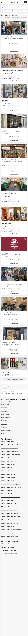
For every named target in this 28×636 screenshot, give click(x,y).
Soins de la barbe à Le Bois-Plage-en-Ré (11, 484)
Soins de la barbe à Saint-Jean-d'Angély (11, 516)
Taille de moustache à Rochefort (9, 553)
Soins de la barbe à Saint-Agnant (9, 510)
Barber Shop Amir (6, 283)
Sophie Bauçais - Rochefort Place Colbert (12, 70)
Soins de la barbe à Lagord (7, 480)
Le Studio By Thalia (7, 312)
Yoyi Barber (5, 253)
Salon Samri (5, 100)
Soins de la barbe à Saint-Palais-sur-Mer (11, 520)
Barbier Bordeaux (5, 404)
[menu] (2, 2)
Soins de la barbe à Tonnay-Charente (10, 536)
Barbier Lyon (4, 411)
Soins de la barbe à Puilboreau (8, 503)
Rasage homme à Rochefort (8, 547)
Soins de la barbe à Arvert (7, 441)
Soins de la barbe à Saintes (7, 526)
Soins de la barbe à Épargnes (8, 457)
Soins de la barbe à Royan (7, 506)
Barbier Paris (4, 427)
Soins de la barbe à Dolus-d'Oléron (9, 451)
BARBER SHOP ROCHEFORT (9, 193)
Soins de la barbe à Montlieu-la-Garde (10, 497)
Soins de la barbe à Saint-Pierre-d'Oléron (11, 523)
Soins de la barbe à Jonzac (7, 471)
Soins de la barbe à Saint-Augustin (9, 513)
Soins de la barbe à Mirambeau (8, 493)
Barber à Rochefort (5, 557)
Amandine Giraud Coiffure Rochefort (11, 160)
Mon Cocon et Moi (6, 223)
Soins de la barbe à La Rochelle (8, 474)
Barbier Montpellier (5, 417)
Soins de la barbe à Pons (7, 500)
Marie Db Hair (5, 372)
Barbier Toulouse (5, 433)
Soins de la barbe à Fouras (7, 467)
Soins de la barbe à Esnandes (8, 461)
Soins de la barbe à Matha (7, 490)
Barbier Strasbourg (5, 430)
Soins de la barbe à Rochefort (8, 544)
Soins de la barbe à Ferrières (8, 464)
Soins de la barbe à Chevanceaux (9, 448)
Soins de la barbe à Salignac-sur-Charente (11, 529)
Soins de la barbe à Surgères (8, 533)
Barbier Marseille (5, 414)
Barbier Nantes (4, 420)
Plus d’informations (14, 50)
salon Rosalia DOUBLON (8, 392)
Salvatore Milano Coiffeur (8, 342)
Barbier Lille (4, 407)
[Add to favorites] (25, 23)
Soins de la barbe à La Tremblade (9, 477)
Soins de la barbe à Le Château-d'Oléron (11, 487)
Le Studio (4, 130)
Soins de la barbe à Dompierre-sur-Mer (10, 454)
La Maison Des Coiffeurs (8, 37)
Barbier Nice (4, 424)
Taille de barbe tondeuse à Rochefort (10, 550)
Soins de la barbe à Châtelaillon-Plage (10, 444)
